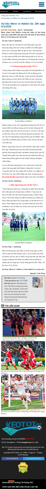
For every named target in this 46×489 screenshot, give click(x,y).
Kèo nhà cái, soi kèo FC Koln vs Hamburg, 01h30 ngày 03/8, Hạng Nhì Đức (22, 413)
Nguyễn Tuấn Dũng (18, 278)
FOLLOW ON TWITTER (34, 458)
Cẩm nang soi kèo (40, 11)
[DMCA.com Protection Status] (23, 468)
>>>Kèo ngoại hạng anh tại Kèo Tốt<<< (23, 185)
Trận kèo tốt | (4, 11)
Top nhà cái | (27, 11)
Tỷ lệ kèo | (15, 11)
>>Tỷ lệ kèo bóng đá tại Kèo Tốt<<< (23, 66)
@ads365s (30, 439)
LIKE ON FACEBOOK (12, 458)
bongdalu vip (26, 442)
